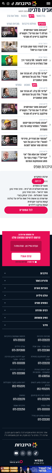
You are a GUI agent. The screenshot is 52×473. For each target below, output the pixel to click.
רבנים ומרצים (41, 310)
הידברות (44, 273)
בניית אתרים (39, 463)
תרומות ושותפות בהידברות (14, 336)
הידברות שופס (19, 405)
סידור (45, 325)
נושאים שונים (41, 303)
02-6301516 (44, 376)
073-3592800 (18, 350)
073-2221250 (19, 409)
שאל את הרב (12, 16)
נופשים (22, 395)
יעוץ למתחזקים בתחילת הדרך (40, 358)
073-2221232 (44, 363)
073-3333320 (18, 363)
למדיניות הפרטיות (21, 262)
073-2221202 (44, 419)
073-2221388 (44, 350)
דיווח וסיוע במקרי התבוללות (14, 382)
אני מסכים (24, 262)
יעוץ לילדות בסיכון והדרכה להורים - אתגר (15, 358)
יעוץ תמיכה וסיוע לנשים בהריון (40, 383)
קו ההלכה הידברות (17, 369)
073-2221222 (44, 340)
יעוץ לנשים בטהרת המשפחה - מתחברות (41, 371)
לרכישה (38, 181)
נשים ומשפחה (41, 318)
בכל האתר (40, 16)
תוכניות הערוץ (41, 288)
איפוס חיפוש (23, 11)
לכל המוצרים (26, 210)
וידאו (31, 16)
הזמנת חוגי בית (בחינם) (40, 395)
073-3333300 (18, 373)
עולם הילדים (42, 295)
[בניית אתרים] (39, 460)
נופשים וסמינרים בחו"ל (41, 415)
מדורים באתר (42, 281)
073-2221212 (19, 340)
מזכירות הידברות (43, 336)
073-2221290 (44, 399)
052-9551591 (43, 389)
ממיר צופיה (45, 405)
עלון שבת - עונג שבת (41, 346)
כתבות (24, 16)
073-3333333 (43, 409)
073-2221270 (19, 399)
